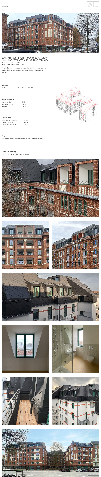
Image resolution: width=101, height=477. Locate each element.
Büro (10, 6)
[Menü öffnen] (3, 10)
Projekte (4, 6)
